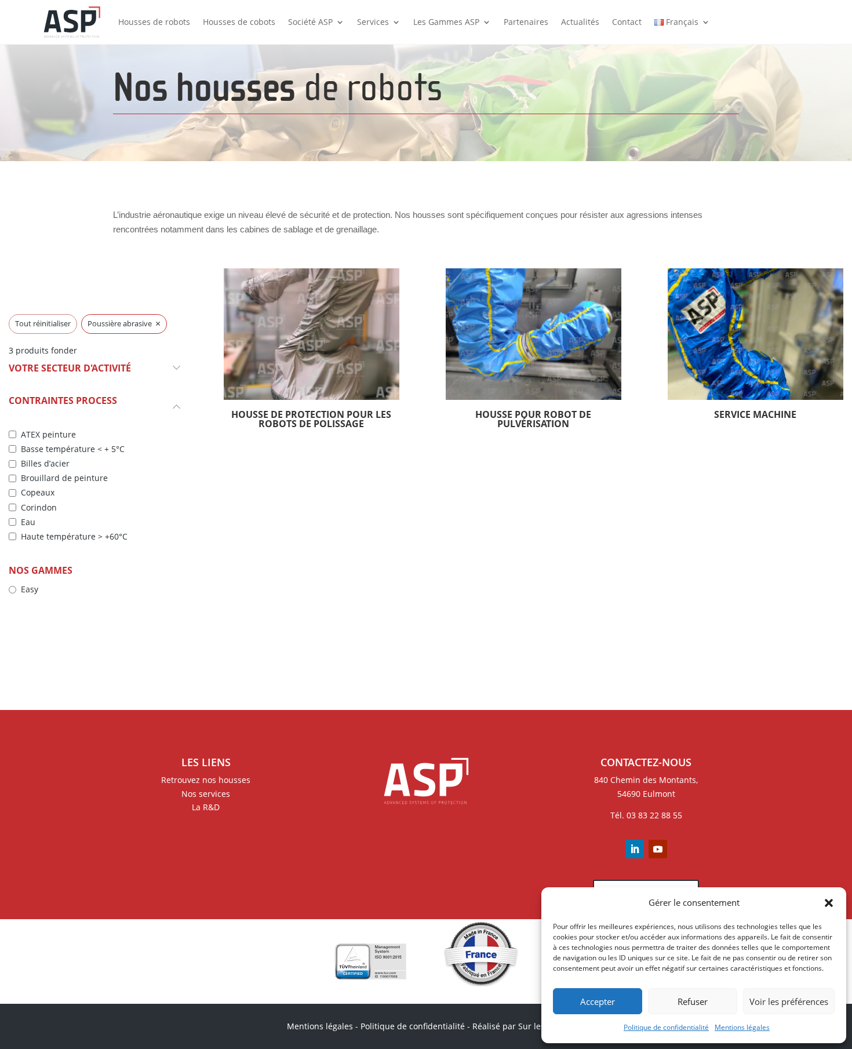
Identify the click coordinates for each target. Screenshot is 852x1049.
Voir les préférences (788, 1001)
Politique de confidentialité (666, 1027)
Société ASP (310, 21)
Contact (627, 21)
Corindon (39, 507)
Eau (28, 522)
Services (373, 21)
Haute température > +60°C (74, 536)
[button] (829, 903)
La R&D (206, 807)
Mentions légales (742, 1027)
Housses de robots (154, 21)
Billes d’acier (45, 463)
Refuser (693, 1001)
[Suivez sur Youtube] (658, 849)
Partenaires (526, 21)
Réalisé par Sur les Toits (519, 1026)
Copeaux (37, 492)
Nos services (205, 793)
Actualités (580, 21)
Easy (29, 589)
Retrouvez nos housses (205, 779)
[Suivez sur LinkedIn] (634, 849)
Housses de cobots (239, 21)
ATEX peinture (48, 434)
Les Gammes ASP (446, 21)
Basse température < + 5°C (73, 449)
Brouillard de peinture (64, 478)
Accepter (597, 1001)
